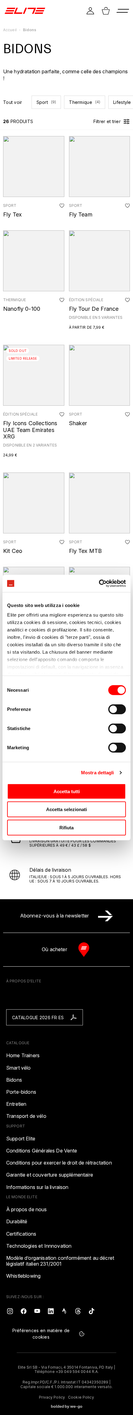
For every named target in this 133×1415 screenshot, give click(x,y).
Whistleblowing (23, 1276)
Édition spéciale (86, 300)
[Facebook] (23, 1311)
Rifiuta (66, 827)
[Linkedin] (50, 1311)
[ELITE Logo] (25, 11)
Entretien (16, 1104)
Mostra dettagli (97, 772)
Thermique (84, 102)
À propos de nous (26, 1209)
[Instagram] (10, 1311)
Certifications (21, 1234)
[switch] (117, 709)
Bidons (14, 1080)
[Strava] (64, 1311)
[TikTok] (91, 1311)
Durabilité (17, 1222)
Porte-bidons (21, 1092)
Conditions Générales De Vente (41, 1151)
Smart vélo (18, 1068)
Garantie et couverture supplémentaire (49, 1175)
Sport (46, 102)
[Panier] (105, 10)
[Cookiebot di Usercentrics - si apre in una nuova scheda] (99, 583)
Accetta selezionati (66, 809)
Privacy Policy (52, 1397)
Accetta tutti (67, 791)
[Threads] (78, 1311)
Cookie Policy (81, 1397)
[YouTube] (37, 1311)
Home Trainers (23, 1055)
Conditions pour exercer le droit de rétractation (59, 1163)
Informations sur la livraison (37, 1187)
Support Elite (20, 1139)
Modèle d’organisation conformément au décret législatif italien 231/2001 (60, 1261)
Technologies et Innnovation (38, 1246)
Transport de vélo (26, 1116)
